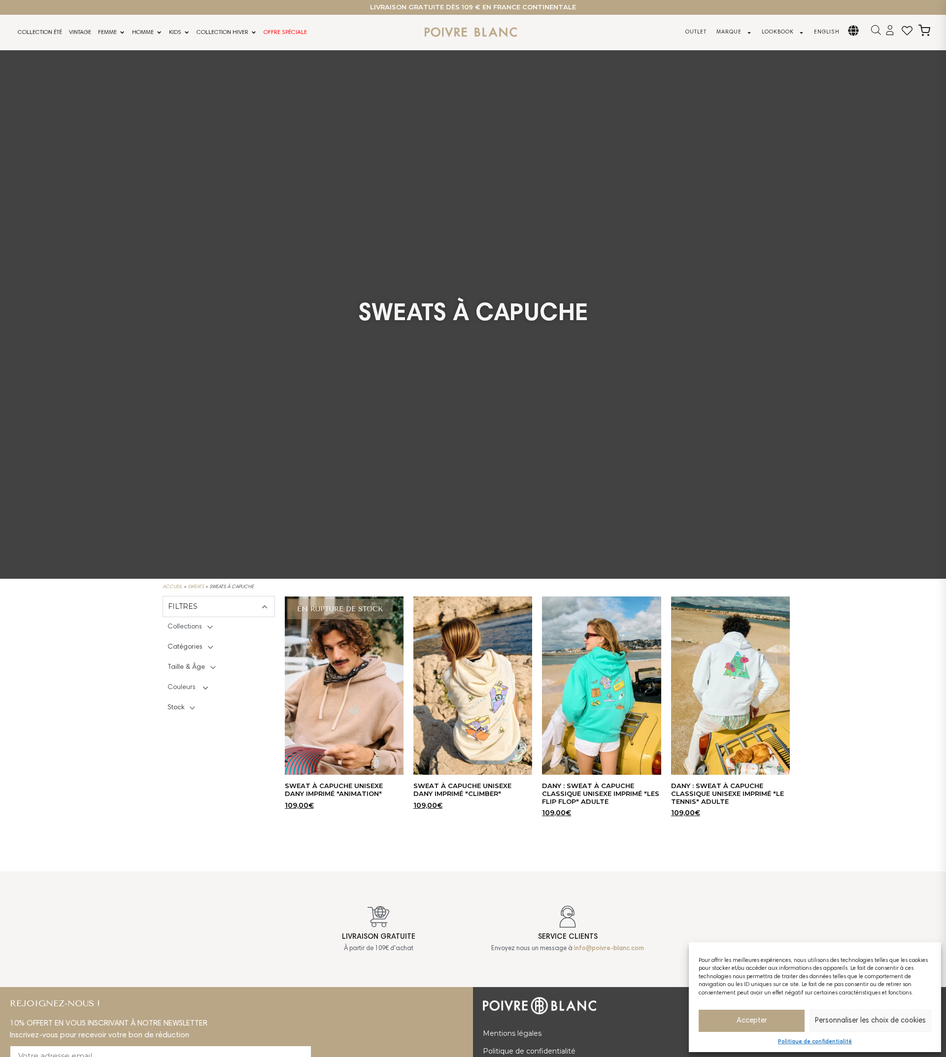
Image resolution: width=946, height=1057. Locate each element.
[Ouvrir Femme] (122, 32)
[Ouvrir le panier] (924, 30)
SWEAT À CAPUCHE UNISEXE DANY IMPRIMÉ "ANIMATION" (334, 789)
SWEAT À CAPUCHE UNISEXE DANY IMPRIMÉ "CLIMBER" (462, 789)
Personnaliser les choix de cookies (870, 1020)
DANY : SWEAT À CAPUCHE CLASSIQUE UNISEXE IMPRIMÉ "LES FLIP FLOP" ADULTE (600, 793)
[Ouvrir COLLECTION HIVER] (254, 32)
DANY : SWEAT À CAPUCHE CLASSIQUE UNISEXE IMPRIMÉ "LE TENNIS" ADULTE (727, 793)
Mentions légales (512, 1033)
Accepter (752, 1020)
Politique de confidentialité (815, 1042)
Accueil (172, 587)
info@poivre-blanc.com (609, 949)
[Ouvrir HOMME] (159, 32)
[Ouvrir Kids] (187, 32)
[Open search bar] (876, 30)
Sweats (196, 587)
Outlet (696, 32)
